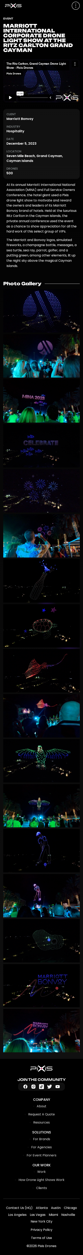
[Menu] (76, 6)
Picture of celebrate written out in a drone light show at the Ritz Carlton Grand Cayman (41, 446)
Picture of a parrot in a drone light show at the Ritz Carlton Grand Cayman (41, 760)
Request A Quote (41, 1114)
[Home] (41, 1068)
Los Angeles (17, 1214)
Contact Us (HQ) (19, 1207)
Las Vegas (38, 1214)
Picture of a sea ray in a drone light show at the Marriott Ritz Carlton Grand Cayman (41, 670)
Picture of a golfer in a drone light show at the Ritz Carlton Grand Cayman (41, 850)
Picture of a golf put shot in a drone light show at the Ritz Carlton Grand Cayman (41, 940)
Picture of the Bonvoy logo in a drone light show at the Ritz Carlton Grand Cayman (41, 985)
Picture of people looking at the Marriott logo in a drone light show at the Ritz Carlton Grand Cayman (41, 356)
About (41, 1106)
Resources (41, 1122)
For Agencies (41, 1147)
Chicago (70, 1207)
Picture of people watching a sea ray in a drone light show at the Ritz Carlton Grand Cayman (41, 715)
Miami (53, 1214)
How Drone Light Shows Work (41, 1180)
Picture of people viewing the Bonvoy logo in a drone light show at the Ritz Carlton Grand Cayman (41, 1030)
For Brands (41, 1139)
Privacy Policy (41, 1229)
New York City (41, 1221)
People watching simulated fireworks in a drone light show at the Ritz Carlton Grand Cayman (41, 490)
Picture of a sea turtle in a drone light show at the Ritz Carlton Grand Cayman (41, 626)
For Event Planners (41, 1155)
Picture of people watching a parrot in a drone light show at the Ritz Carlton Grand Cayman (41, 806)
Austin (56, 1207)
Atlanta (42, 1207)
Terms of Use (41, 1238)
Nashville (68, 1214)
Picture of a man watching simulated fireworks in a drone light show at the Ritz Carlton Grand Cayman (41, 536)
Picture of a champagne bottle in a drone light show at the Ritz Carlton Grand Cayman (41, 581)
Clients (41, 1188)
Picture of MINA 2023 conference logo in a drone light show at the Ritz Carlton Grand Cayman (41, 401)
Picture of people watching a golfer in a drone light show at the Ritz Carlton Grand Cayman (41, 895)
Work (41, 1171)
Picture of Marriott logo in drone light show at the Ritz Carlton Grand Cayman (41, 311)
